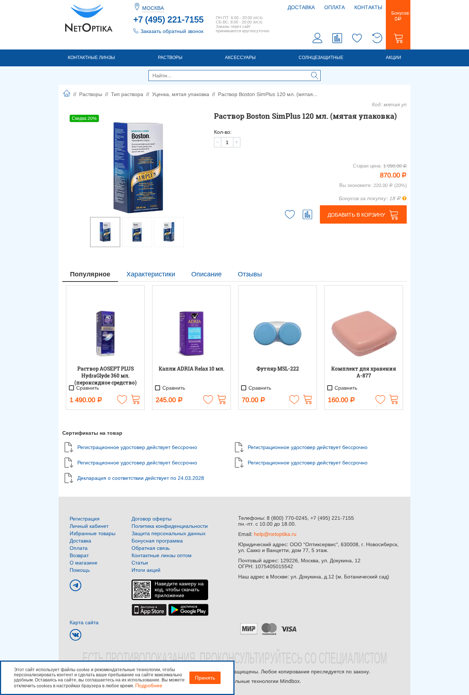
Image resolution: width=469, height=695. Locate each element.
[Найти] (314, 76)
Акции (393, 57)
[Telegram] (75, 585)
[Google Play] (188, 609)
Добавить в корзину (356, 215)
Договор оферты (151, 519)
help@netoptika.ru (275, 534)
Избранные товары (92, 533)
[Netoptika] (88, 18)
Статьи (140, 563)
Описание (206, 274)
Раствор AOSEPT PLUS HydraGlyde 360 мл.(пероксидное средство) (105, 375)
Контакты (368, 7)
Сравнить (87, 388)
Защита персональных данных (169, 533)
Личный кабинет (89, 526)
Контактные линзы (91, 57)
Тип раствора (127, 94)
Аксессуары (240, 57)
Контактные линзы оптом (162, 555)
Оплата (334, 7)
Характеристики (150, 274)
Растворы (170, 57)
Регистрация (85, 519)
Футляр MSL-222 (277, 368)
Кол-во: (223, 132)
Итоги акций (146, 570)
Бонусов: (398, 16)
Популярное (90, 274)
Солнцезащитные (321, 57)
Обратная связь (151, 548)
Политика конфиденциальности (170, 526)
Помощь (80, 570)
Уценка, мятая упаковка (180, 94)
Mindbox (290, 681)
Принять (205, 678)
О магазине (83, 563)
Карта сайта (84, 622)
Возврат (79, 555)
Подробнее (148, 685)
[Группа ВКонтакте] (75, 635)
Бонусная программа (157, 541)
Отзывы (250, 274)
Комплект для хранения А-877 (363, 372)
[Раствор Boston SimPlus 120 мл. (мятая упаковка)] (138, 167)
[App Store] (149, 609)
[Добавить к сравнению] (307, 214)
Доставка (301, 7)
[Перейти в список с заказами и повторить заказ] (377, 39)
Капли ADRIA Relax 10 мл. (192, 368)
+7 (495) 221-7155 (168, 19)
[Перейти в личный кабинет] (318, 39)
